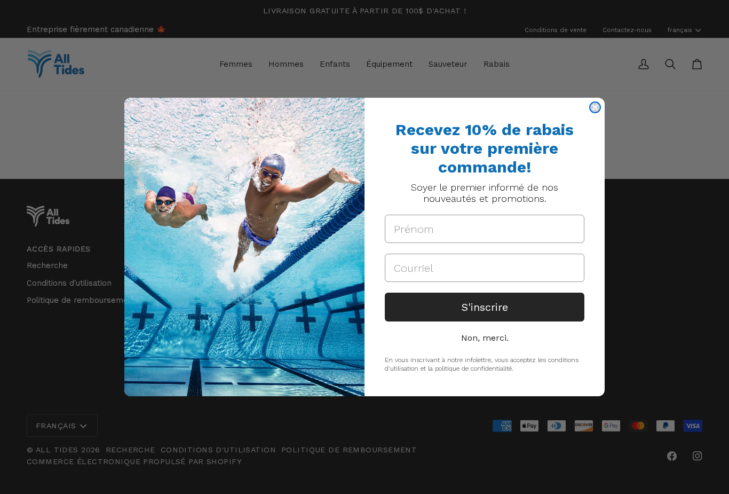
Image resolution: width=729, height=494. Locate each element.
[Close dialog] (595, 107)
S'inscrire (485, 307)
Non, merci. (485, 338)
